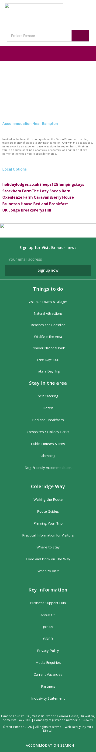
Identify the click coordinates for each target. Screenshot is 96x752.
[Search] (80, 35)
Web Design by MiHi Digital (68, 729)
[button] (48, 53)
